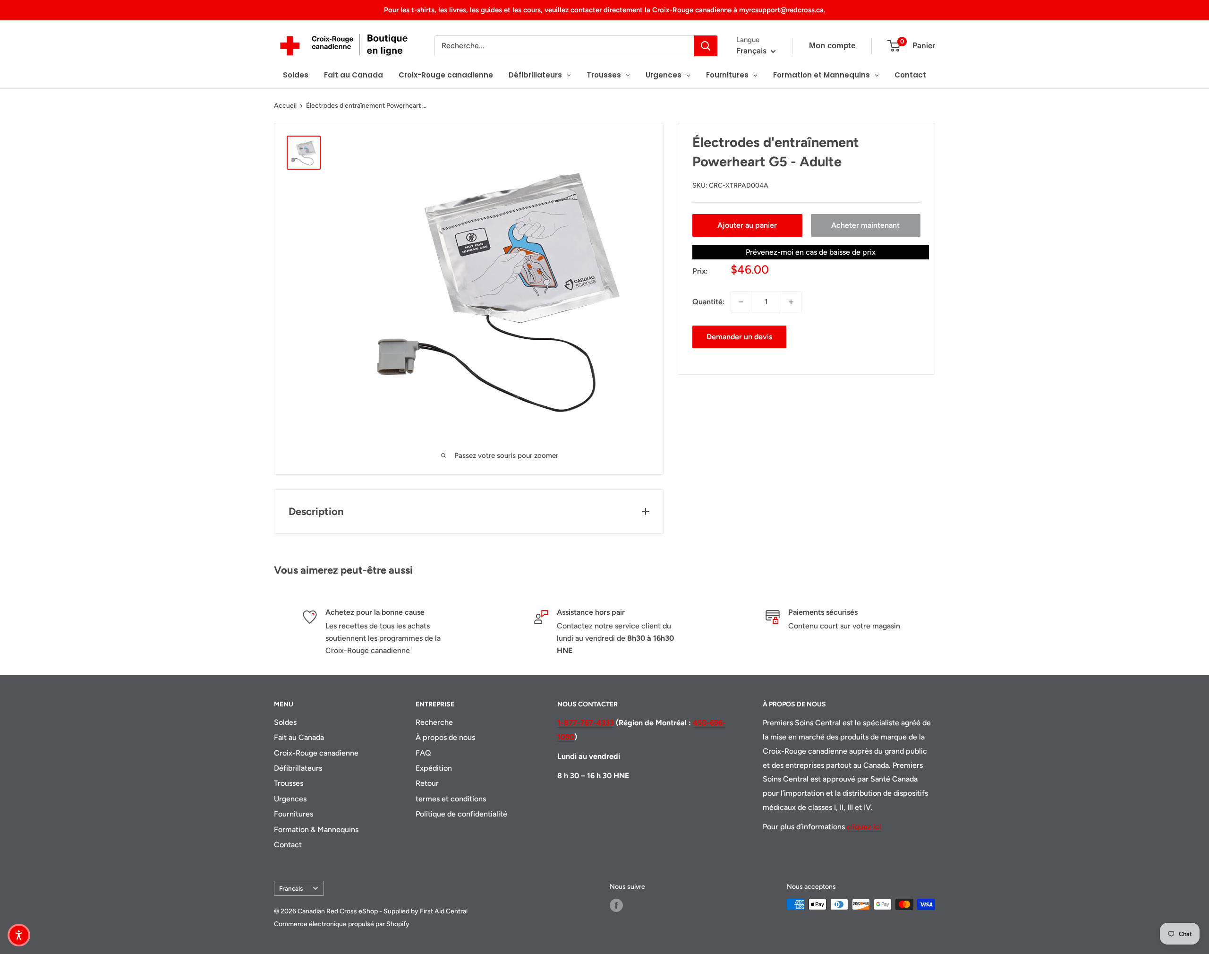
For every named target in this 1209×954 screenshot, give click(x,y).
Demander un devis (739, 336)
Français (291, 888)
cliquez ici (864, 826)
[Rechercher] (705, 45)
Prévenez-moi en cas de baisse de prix (811, 252)
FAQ (423, 752)
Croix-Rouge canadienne (316, 752)
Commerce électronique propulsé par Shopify (341, 924)
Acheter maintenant (865, 225)
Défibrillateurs (298, 768)
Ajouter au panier (747, 225)
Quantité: (708, 301)
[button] (19, 935)
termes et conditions (451, 798)
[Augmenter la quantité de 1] (791, 302)
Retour (427, 783)
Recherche (434, 722)
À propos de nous (445, 737)
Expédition (434, 768)
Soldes (285, 722)
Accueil (285, 106)
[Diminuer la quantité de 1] (741, 302)
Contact (288, 844)
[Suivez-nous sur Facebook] (616, 905)
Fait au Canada (299, 737)
